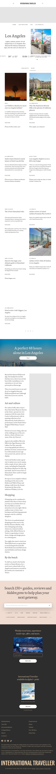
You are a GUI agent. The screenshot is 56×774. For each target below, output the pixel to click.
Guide (33, 68)
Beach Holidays (46, 617)
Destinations (23, 24)
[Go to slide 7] (43, 59)
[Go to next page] (33, 331)
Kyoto (13, 613)
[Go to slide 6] (42, 59)
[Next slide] (49, 41)
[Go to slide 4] (40, 59)
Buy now (28, 706)
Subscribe (28, 661)
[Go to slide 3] (39, 59)
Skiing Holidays (24, 617)
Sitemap (33, 768)
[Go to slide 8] (44, 59)
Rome (19, 613)
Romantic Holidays (13, 617)
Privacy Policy (47, 768)
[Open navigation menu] (13, 3)
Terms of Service (40, 768)
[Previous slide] (32, 41)
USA (31, 24)
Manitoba (32, 613)
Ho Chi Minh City (5, 613)
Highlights (25, 68)
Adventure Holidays (35, 617)
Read (41, 51)
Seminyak (25, 613)
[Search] (42, 3)
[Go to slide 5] (41, 59)
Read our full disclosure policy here (35, 754)
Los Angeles (23, 316)
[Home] (28, 3)
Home (14, 24)
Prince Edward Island (42, 613)
